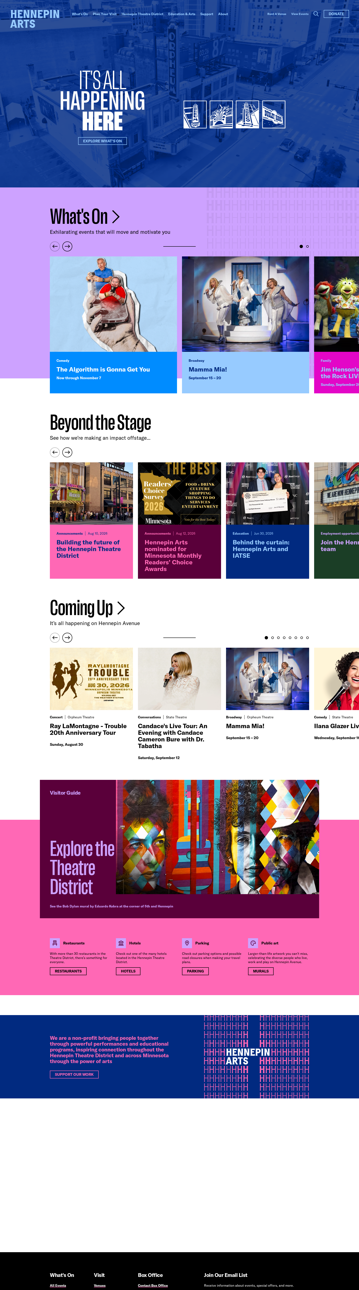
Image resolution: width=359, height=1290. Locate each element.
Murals (261, 971)
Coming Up (82, 608)
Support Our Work (74, 1074)
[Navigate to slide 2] (307, 246)
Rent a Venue (276, 14)
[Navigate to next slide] (67, 246)
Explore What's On (102, 141)
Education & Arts (181, 14)
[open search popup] (316, 14)
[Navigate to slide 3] (278, 637)
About (223, 14)
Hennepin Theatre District (142, 14)
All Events (58, 1285)
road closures (192, 958)
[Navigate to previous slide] (55, 246)
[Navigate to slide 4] (284, 637)
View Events (300, 14)
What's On (80, 14)
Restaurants (68, 971)
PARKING (195, 971)
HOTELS (128, 971)
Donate (336, 13)
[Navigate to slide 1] (301, 246)
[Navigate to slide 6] (296, 637)
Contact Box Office (153, 1285)
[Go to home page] (34, 19)
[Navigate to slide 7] (301, 637)
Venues (100, 1285)
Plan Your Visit (105, 14)
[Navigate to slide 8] (307, 637)
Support (206, 14)
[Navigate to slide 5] (290, 637)
